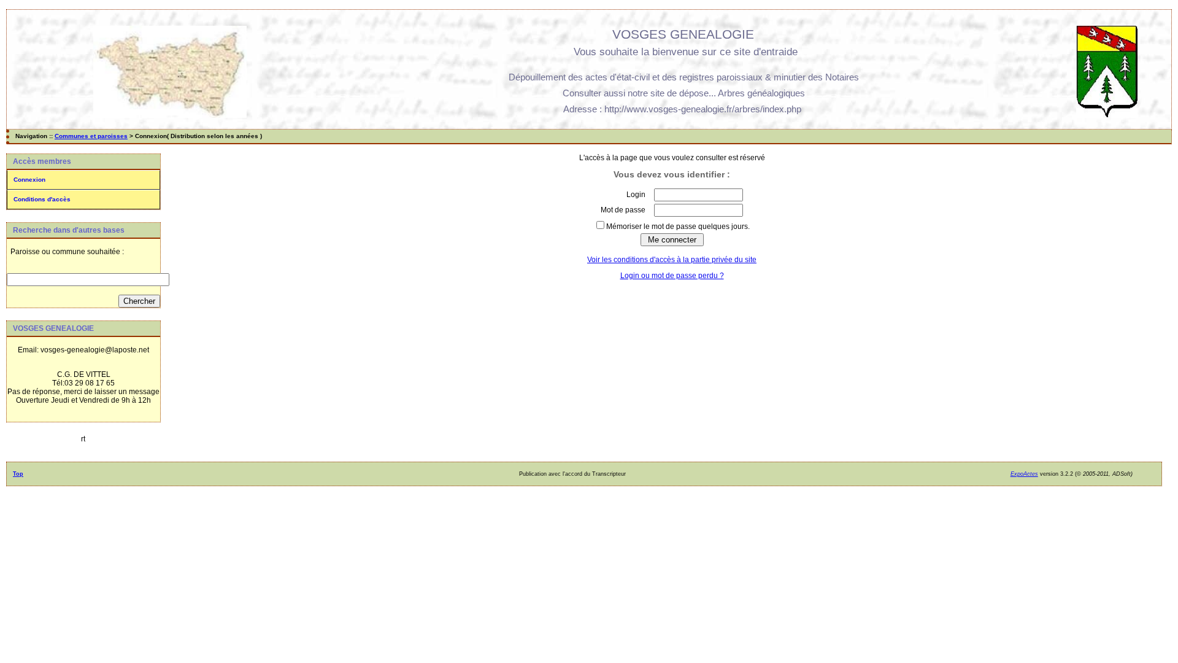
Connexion (29, 179)
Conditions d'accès (42, 199)
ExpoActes (1024, 474)
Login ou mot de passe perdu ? (672, 275)
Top (18, 474)
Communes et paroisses (91, 136)
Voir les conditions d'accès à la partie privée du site (671, 259)
